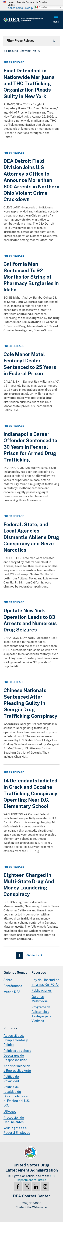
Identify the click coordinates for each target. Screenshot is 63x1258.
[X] (27, 1186)
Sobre (8, 980)
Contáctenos (13, 986)
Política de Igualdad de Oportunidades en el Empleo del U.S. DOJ (17, 1096)
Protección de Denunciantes (14, 1120)
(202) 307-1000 (31, 1203)
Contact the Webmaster (31, 1207)
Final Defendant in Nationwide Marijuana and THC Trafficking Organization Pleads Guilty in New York (29, 83)
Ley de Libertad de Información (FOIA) (45, 982)
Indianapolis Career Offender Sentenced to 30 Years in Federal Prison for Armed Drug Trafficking (30, 447)
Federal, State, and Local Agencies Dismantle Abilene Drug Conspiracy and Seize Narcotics (31, 537)
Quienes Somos (15, 972)
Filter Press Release (20, 40)
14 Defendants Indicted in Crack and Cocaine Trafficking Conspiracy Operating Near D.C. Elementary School (30, 793)
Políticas (10, 1028)
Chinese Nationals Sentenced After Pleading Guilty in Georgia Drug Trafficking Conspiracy (30, 703)
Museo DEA (12, 992)
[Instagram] (45, 1186)
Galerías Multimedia (39, 999)
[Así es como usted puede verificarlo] (31, 5)
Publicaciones (41, 990)
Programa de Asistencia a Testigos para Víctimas (41, 1014)
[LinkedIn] (36, 1186)
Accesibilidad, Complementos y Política (16, 1040)
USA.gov (10, 1111)
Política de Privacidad (11, 1079)
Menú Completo (55, 19)
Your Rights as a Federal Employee (17, 1130)
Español (42, 7)
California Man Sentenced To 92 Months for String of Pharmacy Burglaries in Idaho (31, 276)
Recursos (38, 972)
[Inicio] (28, 20)
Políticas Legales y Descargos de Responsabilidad (17, 1055)
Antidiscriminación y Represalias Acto (17, 1068)
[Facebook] (18, 1186)
